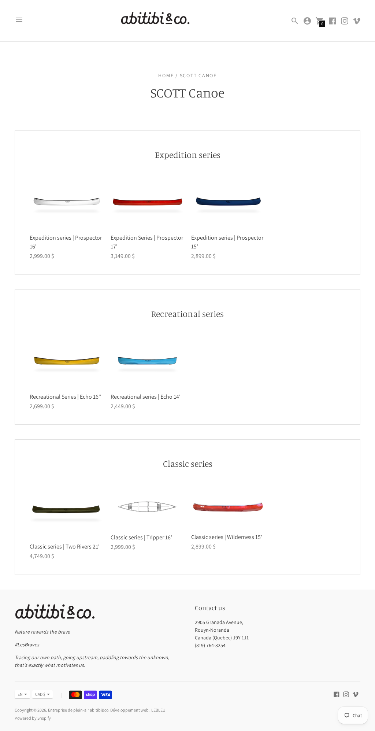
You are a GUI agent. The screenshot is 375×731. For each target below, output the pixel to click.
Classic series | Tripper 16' (141, 537)
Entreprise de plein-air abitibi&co (78, 710)
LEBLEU (158, 710)
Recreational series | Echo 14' (146, 396)
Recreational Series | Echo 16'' (65, 396)
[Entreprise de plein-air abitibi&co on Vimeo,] (356, 20)
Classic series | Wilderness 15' (226, 537)
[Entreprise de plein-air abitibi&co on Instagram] (344, 20)
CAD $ (40, 694)
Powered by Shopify (33, 718)
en (20, 694)
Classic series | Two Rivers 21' (65, 546)
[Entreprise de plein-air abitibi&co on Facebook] (332, 20)
